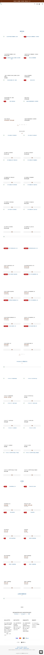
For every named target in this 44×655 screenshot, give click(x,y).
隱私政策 (27, 648)
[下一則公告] (42, 1)
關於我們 (18, 647)
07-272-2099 (27, 627)
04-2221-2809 (18, 627)
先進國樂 (37, 624)
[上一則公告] (1, 1)
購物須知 (21, 647)
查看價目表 (20, 648)
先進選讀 (24, 648)
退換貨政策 (25, 647)
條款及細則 (17, 648)
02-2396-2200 (9, 629)
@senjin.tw (36, 623)
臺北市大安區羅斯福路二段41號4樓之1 (8, 624)
